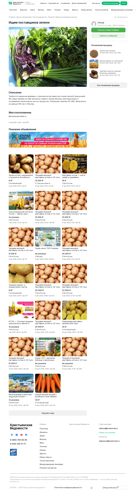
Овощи (66, 10)
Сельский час (53, 3)
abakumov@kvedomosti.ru (109, 441)
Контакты (96, 3)
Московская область (17, 116)
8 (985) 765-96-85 (18, 440)
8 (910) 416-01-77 (18, 444)
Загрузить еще (48, 413)
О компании (65, 3)
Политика (13, 10)
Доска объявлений (79, 3)
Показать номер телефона (108, 30)
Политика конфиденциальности (68, 487)
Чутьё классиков (101, 10)
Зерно (32, 10)
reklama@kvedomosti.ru (108, 428)
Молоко (41, 10)
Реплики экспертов (48, 468)
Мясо (49, 10)
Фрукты (75, 10)
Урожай (51, 17)
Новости (43, 3)
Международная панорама (122, 10)
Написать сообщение (108, 36)
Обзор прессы (86, 10)
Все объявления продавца (108, 85)
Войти (124, 3)
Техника (57, 10)
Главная (12, 17)
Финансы (23, 10)
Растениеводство (40, 17)
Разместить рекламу (110, 3)
